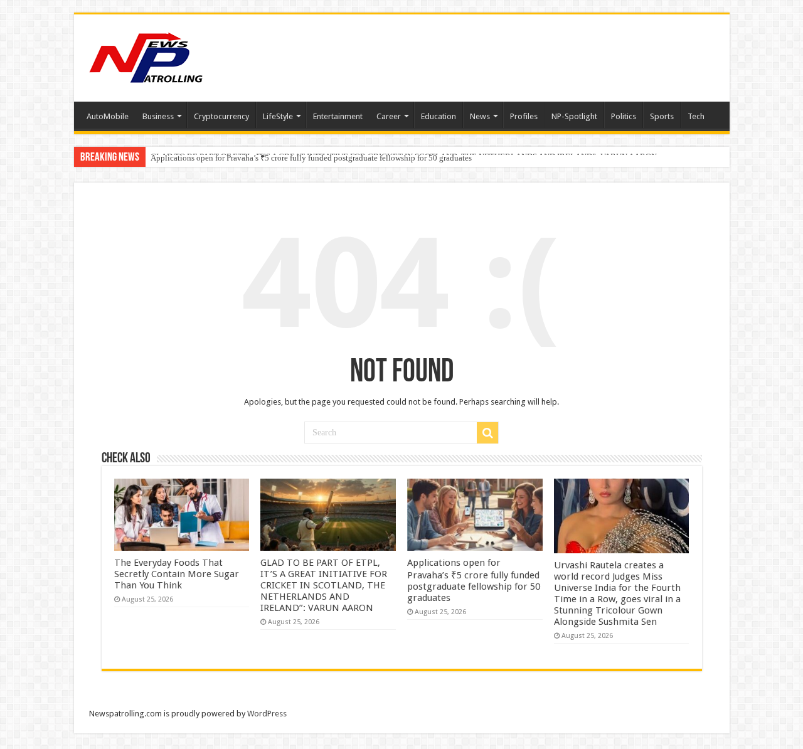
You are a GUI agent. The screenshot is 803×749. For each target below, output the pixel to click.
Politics (623, 116)
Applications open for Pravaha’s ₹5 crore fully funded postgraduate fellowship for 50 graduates (311, 157)
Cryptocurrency (221, 116)
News (480, 116)
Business (158, 116)
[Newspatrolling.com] (146, 56)
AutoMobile (108, 116)
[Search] (487, 433)
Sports (662, 116)
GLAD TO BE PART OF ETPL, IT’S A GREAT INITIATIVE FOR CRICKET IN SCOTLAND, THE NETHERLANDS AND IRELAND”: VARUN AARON (323, 585)
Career (388, 116)
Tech (696, 116)
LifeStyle (278, 116)
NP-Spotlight (574, 116)
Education (438, 116)
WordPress (267, 713)
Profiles (524, 116)
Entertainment (338, 116)
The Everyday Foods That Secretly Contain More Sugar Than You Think (176, 574)
